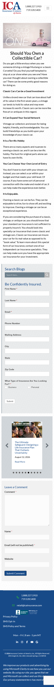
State (7, 358)
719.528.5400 (33, 9)
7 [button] (31, 472)
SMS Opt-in (9, 621)
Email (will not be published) (19, 545)
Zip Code (9, 369)
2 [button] (16, 472)
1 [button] (13, 472)
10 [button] (40, 472)
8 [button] (34, 472)
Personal (35, 387)
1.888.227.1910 (33, 6)
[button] (6, 445)
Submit (10, 401)
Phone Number (12, 323)
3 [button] (19, 472)
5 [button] (25, 472)
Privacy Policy (10, 616)
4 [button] (22, 472)
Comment (10, 491)
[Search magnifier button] (47, 274)
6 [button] (28, 472)
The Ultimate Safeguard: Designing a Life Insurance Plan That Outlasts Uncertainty (26, 447)
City (7, 346)
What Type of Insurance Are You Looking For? (26, 382)
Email (8, 312)
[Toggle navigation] (48, 8)
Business (12, 387)
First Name (11, 289)
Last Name (11, 300)
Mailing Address (13, 335)
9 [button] (37, 472)
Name (8, 531)
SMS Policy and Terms (14, 626)
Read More (20, 461)
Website (8, 558)
